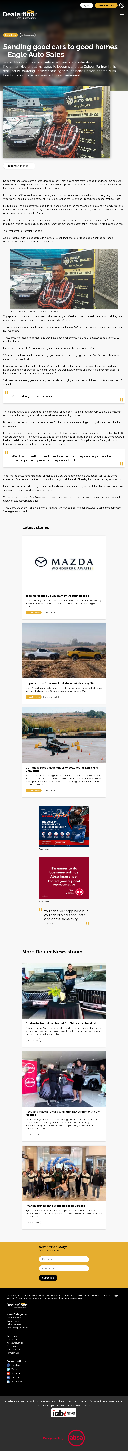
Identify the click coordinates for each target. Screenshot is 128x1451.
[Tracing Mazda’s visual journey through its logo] (64, 563)
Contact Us (12, 1339)
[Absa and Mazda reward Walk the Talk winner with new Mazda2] (64, 1079)
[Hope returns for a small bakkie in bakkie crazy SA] (64, 650)
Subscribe (48, 1277)
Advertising (12, 1346)
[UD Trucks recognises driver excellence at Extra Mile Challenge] (64, 735)
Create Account (106, 5)
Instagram (17, 1381)
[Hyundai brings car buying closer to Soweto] (64, 1173)
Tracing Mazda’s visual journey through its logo (58, 595)
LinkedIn (16, 1377)
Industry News (34, 612)
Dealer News (10, 35)
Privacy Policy (13, 1349)
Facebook (16, 1365)
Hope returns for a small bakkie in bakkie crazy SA (60, 683)
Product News (14, 1317)
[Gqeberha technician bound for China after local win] (64, 990)
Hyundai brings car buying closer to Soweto (55, 1205)
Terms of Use (13, 1353)
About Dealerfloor (15, 1343)
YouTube (16, 1373)
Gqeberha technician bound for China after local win (61, 1023)
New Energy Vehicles (17, 1327)
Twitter (15, 1369)
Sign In (86, 5)
